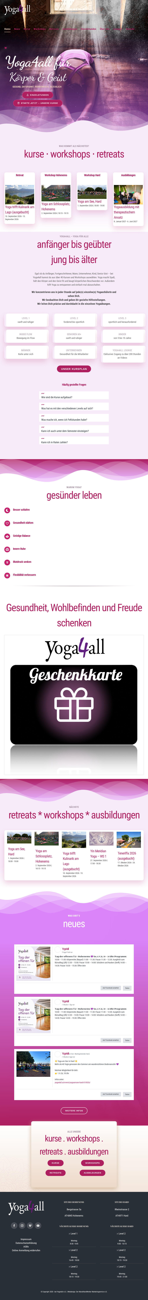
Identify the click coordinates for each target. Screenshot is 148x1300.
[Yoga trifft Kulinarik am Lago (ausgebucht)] (19, 186)
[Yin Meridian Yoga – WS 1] (101, 833)
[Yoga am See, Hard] (92, 186)
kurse (34, 154)
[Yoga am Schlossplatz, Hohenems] (55, 186)
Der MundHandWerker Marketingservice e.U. (91, 1292)
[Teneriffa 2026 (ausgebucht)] (129, 833)
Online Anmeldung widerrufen (26, 1250)
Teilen (127, 988)
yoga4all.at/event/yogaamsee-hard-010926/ (72, 1082)
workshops (70, 154)
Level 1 (74, 1233)
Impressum (26, 1239)
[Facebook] (14, 1225)
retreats (110, 154)
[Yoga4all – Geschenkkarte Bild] (74, 636)
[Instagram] (22, 1225)
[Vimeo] (30, 1225)
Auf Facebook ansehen (111, 988)
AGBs (26, 1246)
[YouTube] (38, 1225)
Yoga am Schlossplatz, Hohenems (44, 856)
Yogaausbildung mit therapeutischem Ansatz (126, 212)
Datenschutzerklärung (26, 1242)
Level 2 (74, 1250)
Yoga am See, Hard (89, 201)
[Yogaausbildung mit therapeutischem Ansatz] (128, 186)
